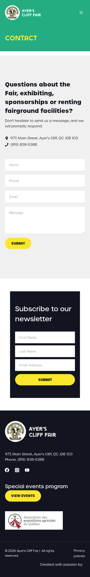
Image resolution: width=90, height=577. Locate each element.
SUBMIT (18, 243)
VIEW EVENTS (23, 495)
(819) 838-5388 (23, 144)
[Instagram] (17, 470)
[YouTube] (27, 470)
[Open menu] (81, 12)
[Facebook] (7, 470)
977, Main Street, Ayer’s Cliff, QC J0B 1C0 (44, 138)
